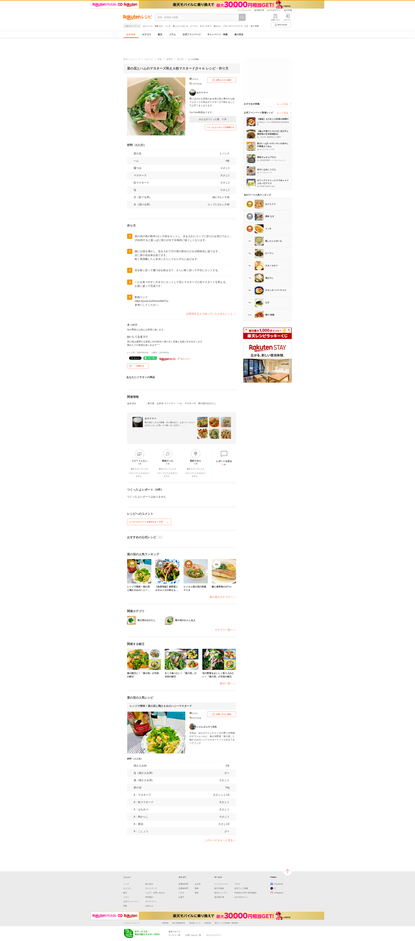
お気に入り (275, 20)
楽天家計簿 (259, 10)
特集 (125, 906)
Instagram (278, 893)
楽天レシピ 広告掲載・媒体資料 (226, 923)
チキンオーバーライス (233, 26)
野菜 (160, 59)
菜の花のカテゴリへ (221, 597)
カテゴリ (146, 34)
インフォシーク (244, 10)
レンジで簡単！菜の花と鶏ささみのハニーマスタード (161, 706)
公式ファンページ (192, 34)
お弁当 (198, 884)
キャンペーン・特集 (217, 34)
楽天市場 (288, 10)
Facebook (278, 884)
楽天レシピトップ (131, 59)
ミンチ (168, 26)
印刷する (140, 366)
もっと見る (282, 104)
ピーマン (194, 26)
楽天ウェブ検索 (241, 888)
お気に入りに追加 (223, 80)
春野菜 (169, 59)
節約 (197, 893)
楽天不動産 (219, 888)
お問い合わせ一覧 (193, 935)
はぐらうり (148, 26)
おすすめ (131, 34)
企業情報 (165, 923)
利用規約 (149, 897)
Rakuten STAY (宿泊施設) (245, 893)
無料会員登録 (282, 25)
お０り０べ (150, 418)
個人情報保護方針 (178, 923)
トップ (126, 884)
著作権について (195, 923)
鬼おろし (217, 26)
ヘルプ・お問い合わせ (155, 893)
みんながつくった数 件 (212, 119)
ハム (136, 160)
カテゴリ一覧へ (224, 629)
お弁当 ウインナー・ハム (169, 403)
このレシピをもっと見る (218, 840)
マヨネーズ (140, 175)
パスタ (181, 893)
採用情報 (207, 923)
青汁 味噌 (254, 26)
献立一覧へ (226, 683)
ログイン (287, 20)
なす (247, 26)
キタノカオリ (206, 26)
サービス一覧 (174, 935)
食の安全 (238, 34)
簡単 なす (159, 26)
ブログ (237, 884)
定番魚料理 (183, 888)
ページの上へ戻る (287, 871)
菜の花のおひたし (207, 403)
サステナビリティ (214, 935)
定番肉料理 (183, 884)
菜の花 (180, 59)
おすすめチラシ (274, 10)
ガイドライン (151, 901)
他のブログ (185, 359)
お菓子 (181, 897)
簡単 (197, 888)
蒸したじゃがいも (180, 26)
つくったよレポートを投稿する (220, 127)
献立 (160, 34)
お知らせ (149, 906)
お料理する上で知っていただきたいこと (209, 313)
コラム (172, 34)
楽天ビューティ (221, 893)
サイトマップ (151, 888)
